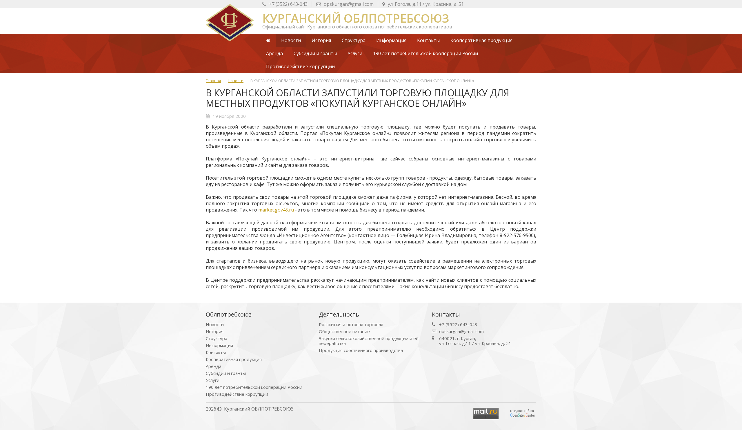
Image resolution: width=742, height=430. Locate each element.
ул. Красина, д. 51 (426, 4)
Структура (216, 338)
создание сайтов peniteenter (522, 413)
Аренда (213, 366)
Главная (213, 80)
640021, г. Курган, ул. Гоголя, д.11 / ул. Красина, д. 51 (475, 341)
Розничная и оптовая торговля (351, 324)
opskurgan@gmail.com (349, 4)
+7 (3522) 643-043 (288, 4)
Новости (235, 80)
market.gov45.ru (276, 210)
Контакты (216, 352)
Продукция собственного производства (361, 350)
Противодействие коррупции (237, 394)
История (214, 331)
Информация (219, 345)
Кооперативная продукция (234, 359)
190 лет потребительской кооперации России (254, 387)
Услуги (212, 380)
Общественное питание (344, 331)
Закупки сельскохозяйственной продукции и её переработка (369, 341)
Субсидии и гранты (226, 373)
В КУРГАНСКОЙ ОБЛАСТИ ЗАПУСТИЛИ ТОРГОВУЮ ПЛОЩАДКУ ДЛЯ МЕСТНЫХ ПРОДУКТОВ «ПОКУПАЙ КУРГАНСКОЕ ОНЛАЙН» (362, 80)
